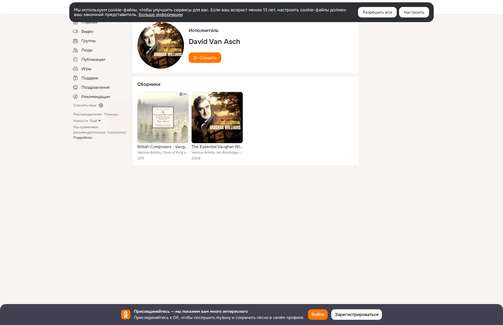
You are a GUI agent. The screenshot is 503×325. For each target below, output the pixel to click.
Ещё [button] (93, 120)
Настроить (414, 12)
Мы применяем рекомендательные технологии (99, 132)
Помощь (111, 114)
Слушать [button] (208, 57)
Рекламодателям (87, 114)
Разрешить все (377, 12)
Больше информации (161, 14)
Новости (80, 120)
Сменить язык (84, 105)
